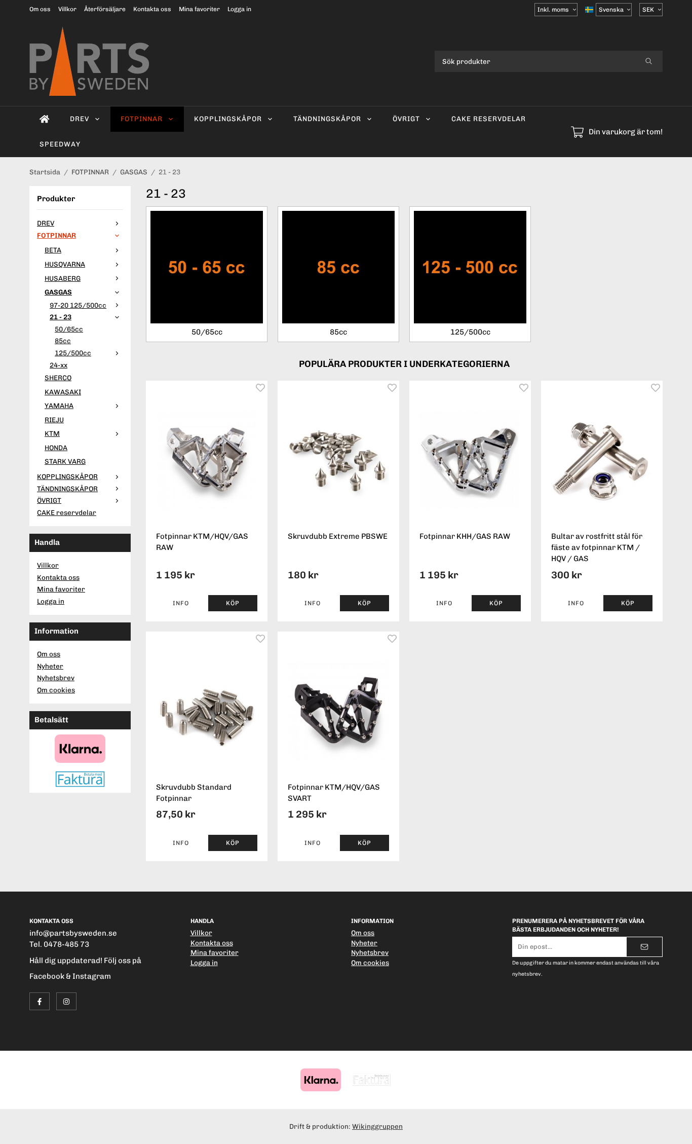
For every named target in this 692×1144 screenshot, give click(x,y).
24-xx (58, 365)
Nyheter (50, 666)
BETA (53, 250)
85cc (63, 341)
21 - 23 (60, 317)
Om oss (40, 9)
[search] (649, 61)
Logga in (239, 9)
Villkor (67, 9)
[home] (44, 119)
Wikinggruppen (377, 1126)
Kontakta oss (152, 9)
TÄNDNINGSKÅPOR (327, 119)
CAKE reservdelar (488, 119)
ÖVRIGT (406, 119)
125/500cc (73, 353)
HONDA (56, 448)
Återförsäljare (105, 9)
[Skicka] (644, 947)
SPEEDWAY (60, 144)
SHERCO (58, 378)
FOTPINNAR (142, 119)
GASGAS (58, 292)
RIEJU (54, 420)
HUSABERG (63, 278)
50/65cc (69, 329)
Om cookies (56, 690)
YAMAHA (59, 405)
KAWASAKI (63, 392)
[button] (232, 603)
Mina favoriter (199, 9)
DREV (79, 119)
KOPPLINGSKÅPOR (228, 119)
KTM (52, 433)
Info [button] (181, 603)
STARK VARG (65, 461)
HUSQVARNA (65, 264)
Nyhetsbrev (55, 678)
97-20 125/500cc (78, 305)
